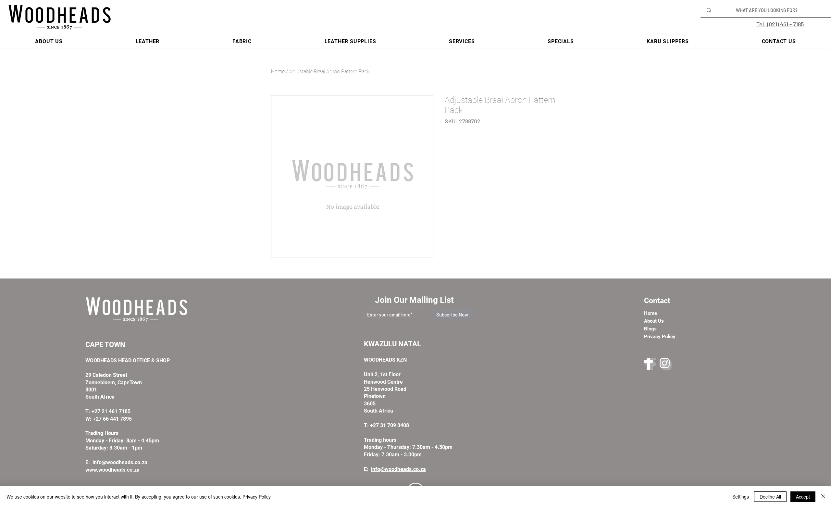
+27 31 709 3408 (389, 425)
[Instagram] (666, 364)
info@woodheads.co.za (120, 462)
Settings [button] (740, 496)
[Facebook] (650, 364)
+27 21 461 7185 (111, 411)
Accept (803, 496)
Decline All (770, 496)
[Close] (823, 496)
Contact (657, 300)
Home (278, 71)
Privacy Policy (256, 496)
